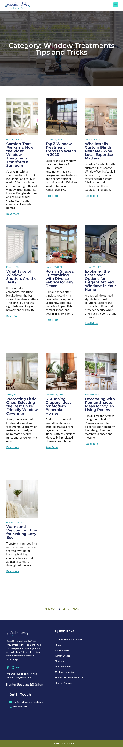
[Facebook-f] (7, 667)
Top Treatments (63, 666)
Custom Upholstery (65, 671)
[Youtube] (17, 667)
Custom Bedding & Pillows (68, 639)
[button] (115, 4)
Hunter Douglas (63, 682)
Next (76, 608)
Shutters (59, 661)
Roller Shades (62, 650)
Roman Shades (62, 655)
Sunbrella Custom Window (69, 677)
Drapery (59, 644)
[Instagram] (12, 667)
